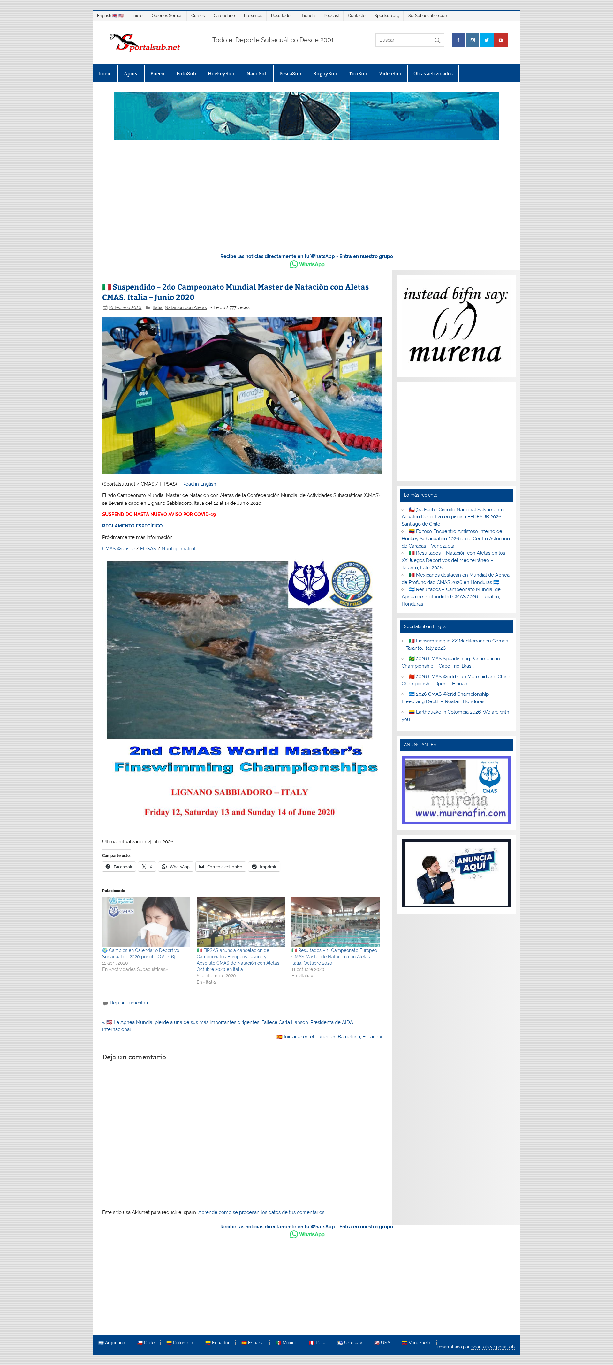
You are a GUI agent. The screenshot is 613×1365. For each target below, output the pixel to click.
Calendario (224, 15)
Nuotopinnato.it (179, 548)
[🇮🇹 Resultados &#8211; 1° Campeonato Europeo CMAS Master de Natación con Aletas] (335, 922)
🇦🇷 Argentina (111, 1343)
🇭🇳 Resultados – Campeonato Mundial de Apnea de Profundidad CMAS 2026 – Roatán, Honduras (451, 597)
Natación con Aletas (186, 307)
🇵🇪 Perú (317, 1343)
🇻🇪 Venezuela (416, 1343)
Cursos (198, 15)
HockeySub (221, 74)
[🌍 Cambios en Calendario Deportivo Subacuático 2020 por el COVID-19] (146, 922)
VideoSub (390, 74)
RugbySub (325, 74)
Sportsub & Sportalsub (493, 1347)
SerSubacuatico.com (428, 15)
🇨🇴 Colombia (179, 1343)
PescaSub (290, 74)
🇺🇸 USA (382, 1343)
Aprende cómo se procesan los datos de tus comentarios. (261, 1212)
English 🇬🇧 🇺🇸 (110, 15)
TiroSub (358, 74)
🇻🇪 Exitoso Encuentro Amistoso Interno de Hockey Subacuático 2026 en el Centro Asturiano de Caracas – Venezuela (456, 538)
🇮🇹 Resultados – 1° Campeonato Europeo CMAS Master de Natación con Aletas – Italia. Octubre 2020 (334, 957)
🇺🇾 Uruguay (349, 1343)
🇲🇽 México (286, 1343)
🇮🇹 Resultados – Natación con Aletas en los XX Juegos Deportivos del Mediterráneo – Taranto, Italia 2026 (453, 560)
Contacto (357, 15)
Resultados (281, 15)
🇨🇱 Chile (146, 1343)
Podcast (331, 15)
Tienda (308, 15)
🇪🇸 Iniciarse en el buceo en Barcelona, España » (329, 1037)
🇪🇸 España (252, 1343)
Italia (158, 307)
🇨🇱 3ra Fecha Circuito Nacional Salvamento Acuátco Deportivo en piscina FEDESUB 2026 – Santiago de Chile (453, 517)
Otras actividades (433, 74)
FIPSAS (148, 548)
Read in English (199, 484)
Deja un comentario (130, 1002)
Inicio (137, 15)
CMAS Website (118, 548)
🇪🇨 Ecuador (217, 1343)
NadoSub (257, 74)
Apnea (131, 74)
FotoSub (186, 74)
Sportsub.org (387, 15)
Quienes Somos (167, 15)
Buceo (157, 74)
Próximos (253, 15)
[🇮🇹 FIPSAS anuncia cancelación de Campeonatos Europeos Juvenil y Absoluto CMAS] (241, 922)
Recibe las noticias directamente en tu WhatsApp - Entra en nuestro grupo (306, 256)
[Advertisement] (306, 200)
